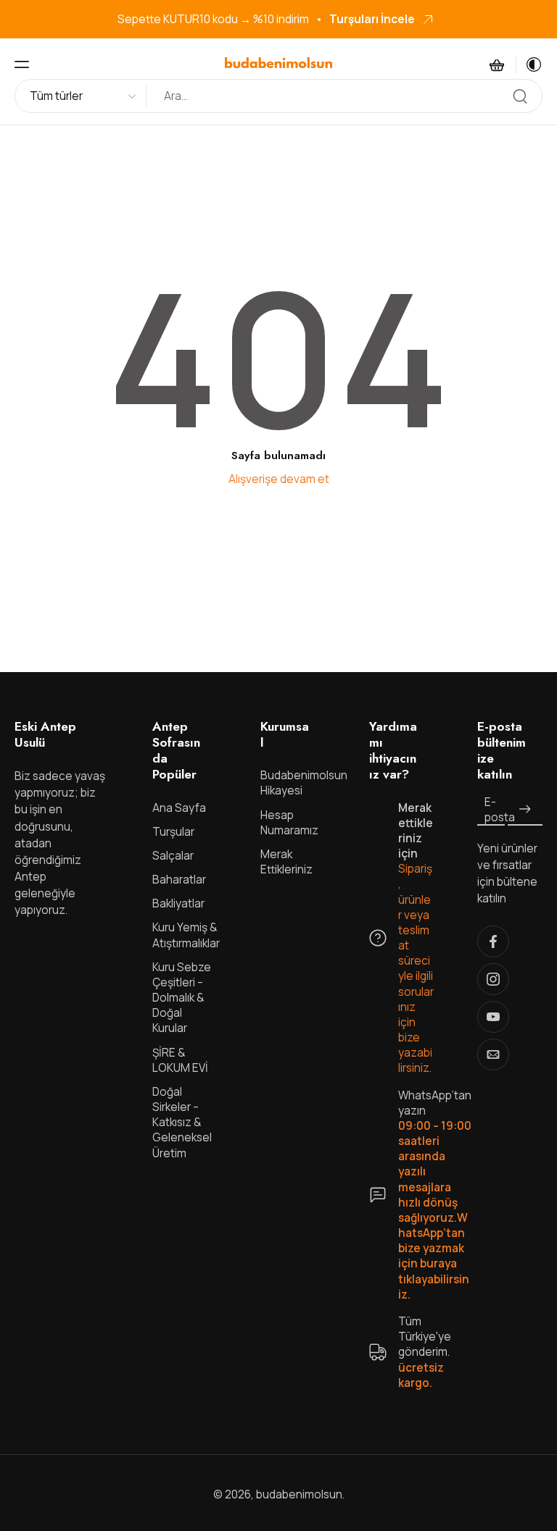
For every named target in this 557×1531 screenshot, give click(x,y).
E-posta (499, 809)
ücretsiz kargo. (421, 1375)
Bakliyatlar (178, 904)
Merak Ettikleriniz (286, 862)
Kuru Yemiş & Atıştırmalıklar (185, 935)
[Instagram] (493, 979)
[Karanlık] (529, 64)
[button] (22, 64)
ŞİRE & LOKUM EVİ (180, 1060)
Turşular (173, 831)
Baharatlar (179, 879)
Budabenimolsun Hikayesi (293, 783)
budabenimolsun (299, 1494)
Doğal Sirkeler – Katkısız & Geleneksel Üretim (182, 1122)
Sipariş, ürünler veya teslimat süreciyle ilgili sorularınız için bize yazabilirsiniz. (416, 969)
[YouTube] (493, 1017)
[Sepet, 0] (497, 64)
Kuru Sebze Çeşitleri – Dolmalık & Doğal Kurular (181, 998)
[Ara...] (520, 96)
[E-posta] (493, 1054)
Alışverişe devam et (278, 479)
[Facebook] (493, 941)
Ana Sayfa (179, 807)
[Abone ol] (525, 810)
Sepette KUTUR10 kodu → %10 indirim (213, 19)
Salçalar (173, 855)
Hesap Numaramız (289, 823)
